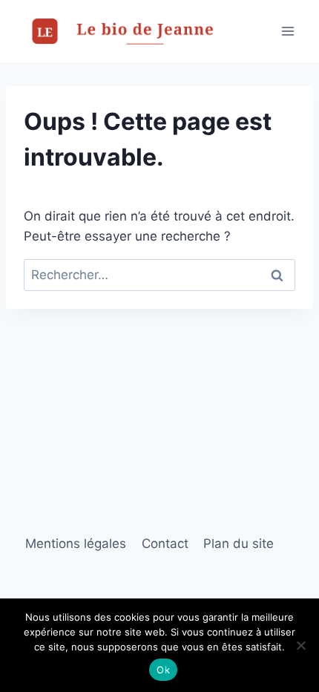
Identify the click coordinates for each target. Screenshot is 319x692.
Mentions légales (75, 543)
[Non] (300, 645)
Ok (163, 670)
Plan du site (238, 543)
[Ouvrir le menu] (287, 30)
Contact (165, 543)
